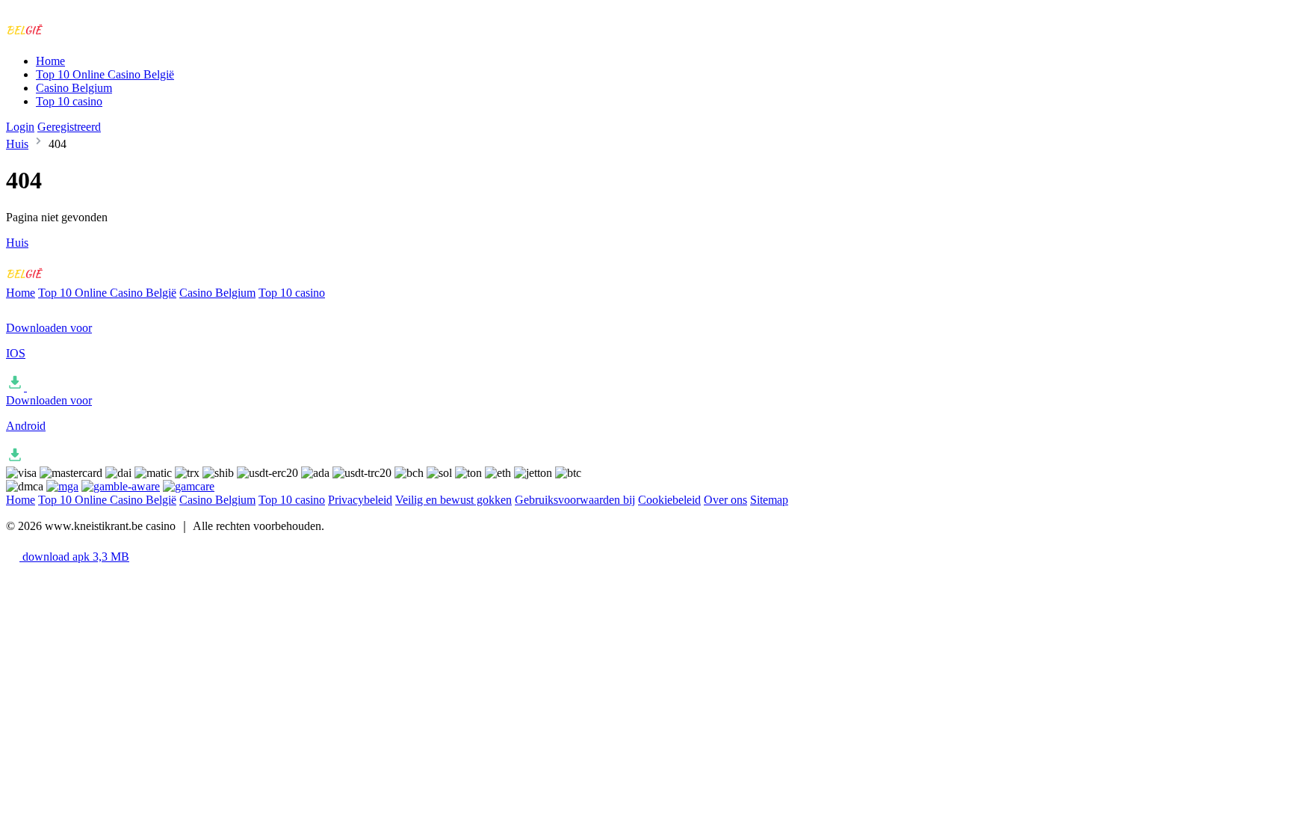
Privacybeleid (360, 499)
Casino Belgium (74, 87)
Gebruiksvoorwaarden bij (575, 499)
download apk (74, 556)
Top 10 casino (69, 101)
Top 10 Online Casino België (105, 74)
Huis (17, 144)
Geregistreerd (69, 126)
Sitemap (769, 499)
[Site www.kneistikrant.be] (68, 35)
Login (20, 126)
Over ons (725, 499)
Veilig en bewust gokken (453, 499)
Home (50, 61)
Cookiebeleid (669, 499)
